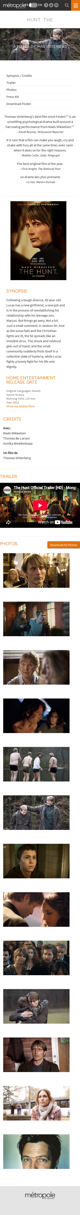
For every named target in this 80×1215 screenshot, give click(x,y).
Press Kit (12, 97)
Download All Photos (63, 545)
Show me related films (20, 406)
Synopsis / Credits (19, 75)
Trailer (11, 82)
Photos (11, 89)
